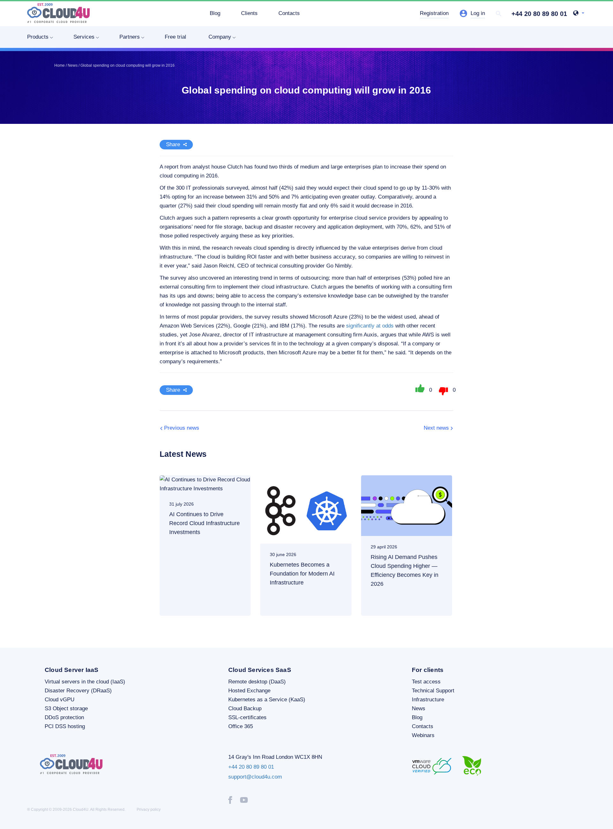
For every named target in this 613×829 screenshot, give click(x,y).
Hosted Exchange (249, 691)
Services (84, 37)
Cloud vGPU (59, 700)
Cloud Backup (244, 708)
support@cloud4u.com (255, 777)
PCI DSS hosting (65, 726)
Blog (215, 13)
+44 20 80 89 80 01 (539, 13)
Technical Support (433, 691)
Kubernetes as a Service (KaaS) (266, 700)
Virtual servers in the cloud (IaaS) (85, 682)
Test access (426, 682)
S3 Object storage (66, 708)
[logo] (58, 13)
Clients (249, 13)
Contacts (289, 13)
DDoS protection (64, 717)
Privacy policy (149, 809)
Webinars (423, 735)
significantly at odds (370, 326)
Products (38, 37)
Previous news (181, 428)
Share (173, 144)
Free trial (175, 37)
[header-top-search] (499, 14)
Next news (436, 428)
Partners (129, 37)
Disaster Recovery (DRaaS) (78, 691)
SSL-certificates (247, 717)
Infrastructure (428, 700)
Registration (434, 13)
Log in (478, 13)
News (418, 708)
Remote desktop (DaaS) (257, 682)
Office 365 (240, 726)
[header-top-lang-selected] (578, 13)
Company (219, 37)
